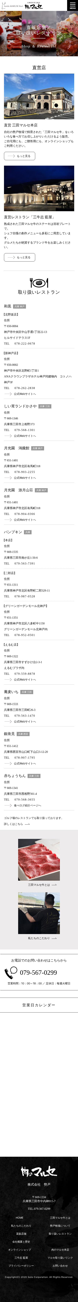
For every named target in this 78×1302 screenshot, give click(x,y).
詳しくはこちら (13, 824)
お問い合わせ (60, 1265)
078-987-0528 (25, 596)
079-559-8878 (25, 673)
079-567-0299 (38, 972)
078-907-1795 (25, 757)
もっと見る (23, 156)
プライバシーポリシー (21, 1265)
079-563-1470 (25, 715)
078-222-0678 (25, 343)
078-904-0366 (25, 513)
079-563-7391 (25, 563)
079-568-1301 (25, 430)
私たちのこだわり (39, 938)
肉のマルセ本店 (60, 1249)
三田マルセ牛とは (39, 884)
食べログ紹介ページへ (27, 805)
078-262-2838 (25, 388)
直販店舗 (21, 1233)
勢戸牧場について (60, 1225)
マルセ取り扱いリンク (60, 1257)
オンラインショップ (19, 1249)
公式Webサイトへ (25, 394)
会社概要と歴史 (21, 1241)
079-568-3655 (25, 799)
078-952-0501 (25, 635)
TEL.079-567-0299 (39, 1208)
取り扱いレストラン (60, 1233)
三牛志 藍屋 (21, 1257)
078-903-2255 (25, 471)
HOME (19, 1217)
